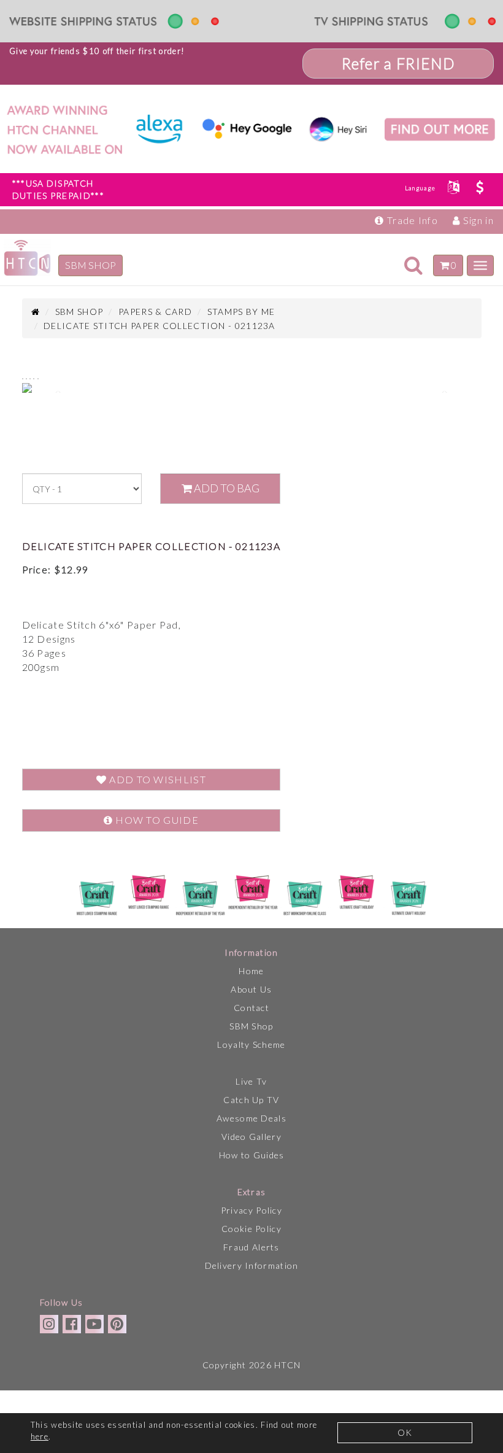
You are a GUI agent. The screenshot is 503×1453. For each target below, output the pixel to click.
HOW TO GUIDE (156, 820)
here (39, 1436)
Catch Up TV (251, 1100)
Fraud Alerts (251, 1247)
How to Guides (252, 1155)
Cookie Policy (251, 1228)
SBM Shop (251, 1026)
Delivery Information (252, 1265)
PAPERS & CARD (155, 311)
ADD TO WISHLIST (156, 779)
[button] (56, 390)
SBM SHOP (90, 265)
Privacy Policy (251, 1210)
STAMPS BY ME (241, 311)
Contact (251, 1007)
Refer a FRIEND (398, 63)
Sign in (477, 220)
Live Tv (251, 1081)
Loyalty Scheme (251, 1044)
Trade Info (411, 220)
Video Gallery (251, 1136)
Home (251, 971)
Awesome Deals (251, 1118)
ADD (225, 488)
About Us (251, 989)
